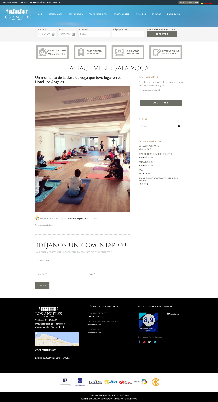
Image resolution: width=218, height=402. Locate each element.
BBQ (141, 170)
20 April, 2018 (54, 218)
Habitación (84, 29)
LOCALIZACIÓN (174, 14)
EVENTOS (156, 14)
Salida (61, 29)
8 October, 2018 (145, 149)
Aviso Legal (124, 395)
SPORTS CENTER (122, 14)
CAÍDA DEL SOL (146, 162)
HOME (39, 14)
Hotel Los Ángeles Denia (78, 218)
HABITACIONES (55, 14)
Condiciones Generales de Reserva (103, 395)
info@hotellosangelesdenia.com (49, 2)
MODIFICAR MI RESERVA (189, 2)
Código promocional (121, 29)
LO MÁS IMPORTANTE (149, 146)
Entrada (42, 29)
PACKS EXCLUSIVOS (98, 14)
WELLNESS (141, 14)
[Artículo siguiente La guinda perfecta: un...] (106, 149)
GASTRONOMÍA (76, 14)
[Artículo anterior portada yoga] (59, 149)
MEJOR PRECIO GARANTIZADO (161, 29)
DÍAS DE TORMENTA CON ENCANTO (155, 154)
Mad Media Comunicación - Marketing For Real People (114, 399)
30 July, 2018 (143, 184)
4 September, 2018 (146, 165)
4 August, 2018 (144, 173)
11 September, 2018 (146, 157)
